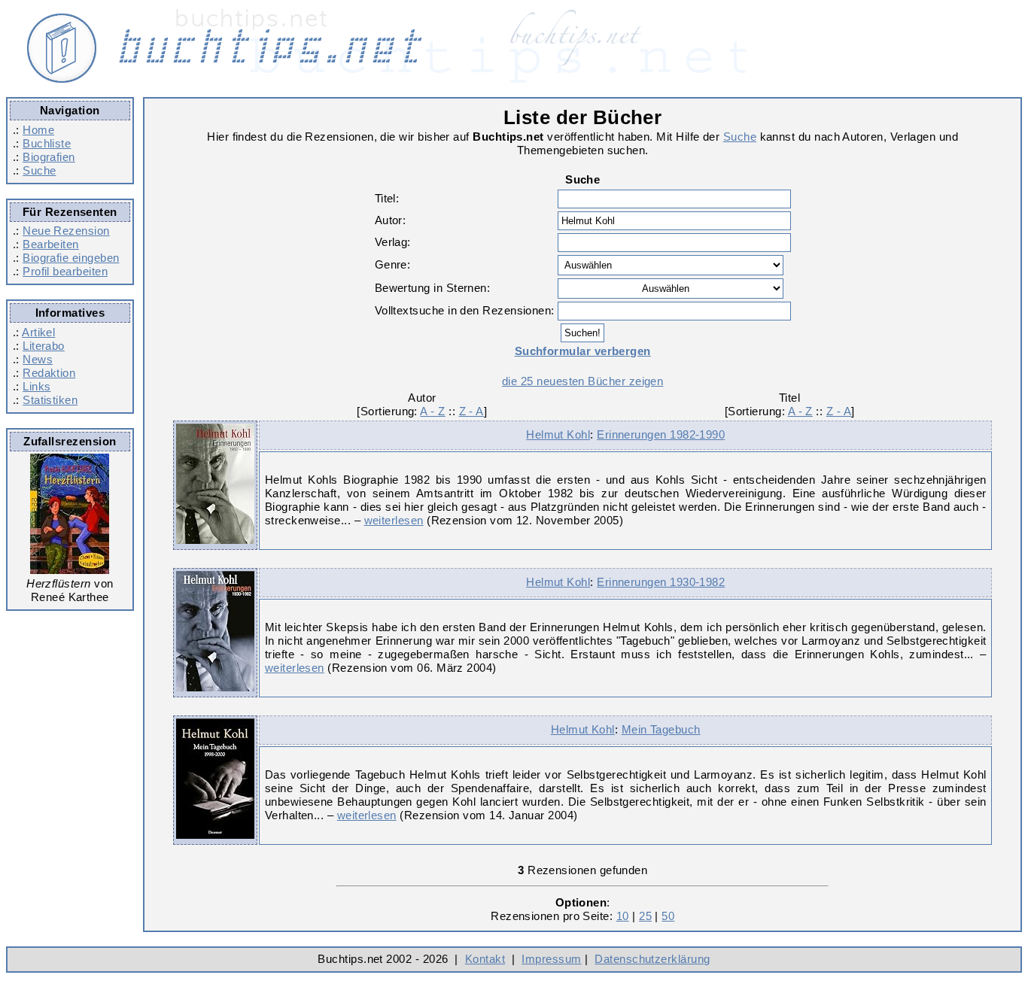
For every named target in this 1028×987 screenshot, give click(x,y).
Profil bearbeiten (65, 271)
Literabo (44, 345)
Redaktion (49, 372)
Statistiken (50, 399)
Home (38, 129)
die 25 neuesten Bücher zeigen (582, 381)
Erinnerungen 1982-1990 (661, 434)
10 (622, 916)
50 (668, 916)
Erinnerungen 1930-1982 (661, 581)
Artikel (38, 332)
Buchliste (47, 143)
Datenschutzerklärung (652, 958)
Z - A (471, 411)
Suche (39, 170)
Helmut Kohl (558, 434)
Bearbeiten (51, 244)
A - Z (432, 411)
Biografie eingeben (71, 257)
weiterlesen (394, 520)
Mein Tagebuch (661, 729)
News (38, 359)
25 (645, 916)
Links (36, 386)
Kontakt (485, 958)
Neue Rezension (66, 230)
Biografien (49, 156)
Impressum (551, 958)
